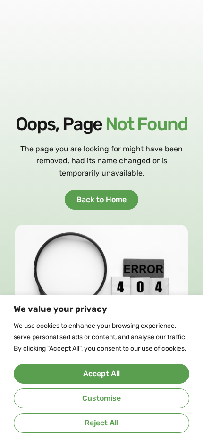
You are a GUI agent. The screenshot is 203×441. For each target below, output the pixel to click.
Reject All (101, 422)
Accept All (101, 373)
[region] (101, 368)
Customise (101, 398)
